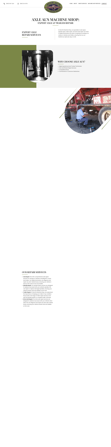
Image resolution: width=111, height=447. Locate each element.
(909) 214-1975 (24, 3)
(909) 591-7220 (10, 3)
